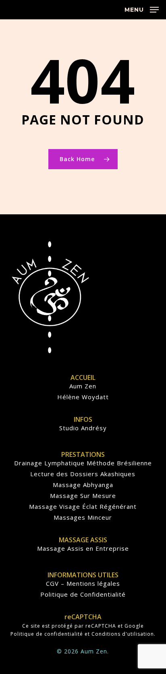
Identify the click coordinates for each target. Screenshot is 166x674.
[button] (141, 9)
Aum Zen (82, 386)
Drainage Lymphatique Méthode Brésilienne (83, 463)
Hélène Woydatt (83, 397)
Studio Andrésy (83, 428)
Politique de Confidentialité (83, 594)
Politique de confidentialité (46, 633)
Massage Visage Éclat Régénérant (83, 506)
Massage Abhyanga (83, 485)
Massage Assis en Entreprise (83, 548)
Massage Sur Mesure (83, 496)
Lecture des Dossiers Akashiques (82, 474)
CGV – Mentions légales (83, 583)
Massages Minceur (83, 517)
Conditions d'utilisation (122, 633)
